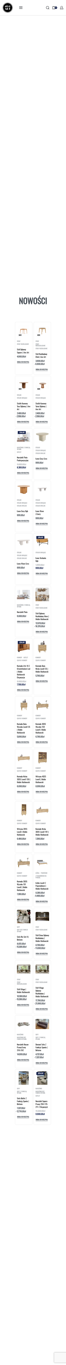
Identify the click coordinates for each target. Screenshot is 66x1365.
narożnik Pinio (22, 612)
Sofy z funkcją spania (40, 1038)
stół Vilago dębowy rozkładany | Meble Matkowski (42, 992)
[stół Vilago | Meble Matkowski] (23, 968)
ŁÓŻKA (37, 873)
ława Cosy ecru (41, 458)
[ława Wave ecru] (23, 542)
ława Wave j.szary (40, 512)
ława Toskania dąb (41, 559)
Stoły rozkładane (23, 344)
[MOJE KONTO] (61, 7)
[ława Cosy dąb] (23, 489)
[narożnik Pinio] (23, 594)
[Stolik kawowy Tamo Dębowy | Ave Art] (42, 384)
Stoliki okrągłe (22, 398)
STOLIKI (19, 395)
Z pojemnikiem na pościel (41, 876)
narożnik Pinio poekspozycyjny (22, 459)
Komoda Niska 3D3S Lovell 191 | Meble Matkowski (42, 831)
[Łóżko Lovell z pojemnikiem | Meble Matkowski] (42, 862)
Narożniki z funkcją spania (23, 448)
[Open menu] (21, 7)
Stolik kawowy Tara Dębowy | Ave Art (23, 406)
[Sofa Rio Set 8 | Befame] (23, 916)
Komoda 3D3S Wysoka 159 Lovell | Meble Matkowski (41, 728)
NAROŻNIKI (20, 1034)
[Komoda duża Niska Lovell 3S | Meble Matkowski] (42, 647)
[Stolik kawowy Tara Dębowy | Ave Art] (23, 384)
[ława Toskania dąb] (42, 542)
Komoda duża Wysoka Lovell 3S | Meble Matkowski (23, 728)
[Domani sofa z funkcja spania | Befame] (42, 1024)
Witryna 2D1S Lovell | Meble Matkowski (22, 831)
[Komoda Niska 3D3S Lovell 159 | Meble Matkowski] (23, 757)
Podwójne (44, 873)
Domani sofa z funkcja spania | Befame (42, 1047)
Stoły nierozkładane (40, 345)
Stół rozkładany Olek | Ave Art (41, 355)
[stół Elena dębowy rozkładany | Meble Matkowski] (42, 916)
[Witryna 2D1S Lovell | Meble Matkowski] (23, 810)
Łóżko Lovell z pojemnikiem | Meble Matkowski (42, 885)
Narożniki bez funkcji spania (22, 1038)
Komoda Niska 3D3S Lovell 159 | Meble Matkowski (23, 779)
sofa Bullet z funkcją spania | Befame (23, 1101)
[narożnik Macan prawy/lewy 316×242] (23, 1024)
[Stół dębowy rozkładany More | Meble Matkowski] (42, 594)
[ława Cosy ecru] (42, 437)
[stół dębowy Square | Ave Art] (23, 330)
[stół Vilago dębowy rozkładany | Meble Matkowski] (42, 968)
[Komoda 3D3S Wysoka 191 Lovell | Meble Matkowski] (23, 862)
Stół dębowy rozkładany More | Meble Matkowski (42, 616)
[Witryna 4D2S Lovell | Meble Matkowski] (42, 757)
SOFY (18, 927)
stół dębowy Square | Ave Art (23, 351)
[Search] (47, 7)
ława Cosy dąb (22, 511)
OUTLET (19, 452)
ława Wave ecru (23, 563)
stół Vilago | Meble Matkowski (23, 991)
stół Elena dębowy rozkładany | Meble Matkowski (42, 938)
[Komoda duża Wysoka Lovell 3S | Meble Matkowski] (23, 705)
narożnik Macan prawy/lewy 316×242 (22, 1047)
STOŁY (18, 341)
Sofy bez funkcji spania (22, 930)
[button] (23, 362)
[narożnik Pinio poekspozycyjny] (23, 437)
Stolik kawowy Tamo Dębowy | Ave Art (41, 406)
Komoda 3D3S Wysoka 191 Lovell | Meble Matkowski (22, 886)
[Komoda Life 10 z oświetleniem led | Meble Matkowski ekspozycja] (23, 647)
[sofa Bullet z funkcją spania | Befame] (24, 1078)
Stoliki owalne (40, 453)
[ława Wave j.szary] (42, 489)
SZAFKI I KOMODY (22, 660)
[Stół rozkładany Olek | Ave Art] (42, 330)
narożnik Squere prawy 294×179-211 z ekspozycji (42, 1104)
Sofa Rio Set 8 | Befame (23, 938)
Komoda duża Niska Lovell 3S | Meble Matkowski (42, 668)
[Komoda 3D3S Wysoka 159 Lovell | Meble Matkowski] (42, 705)
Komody (19, 657)
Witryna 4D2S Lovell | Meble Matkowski (41, 779)
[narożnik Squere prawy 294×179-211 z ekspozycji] (42, 1078)
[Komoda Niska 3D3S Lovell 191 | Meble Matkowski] (42, 810)
